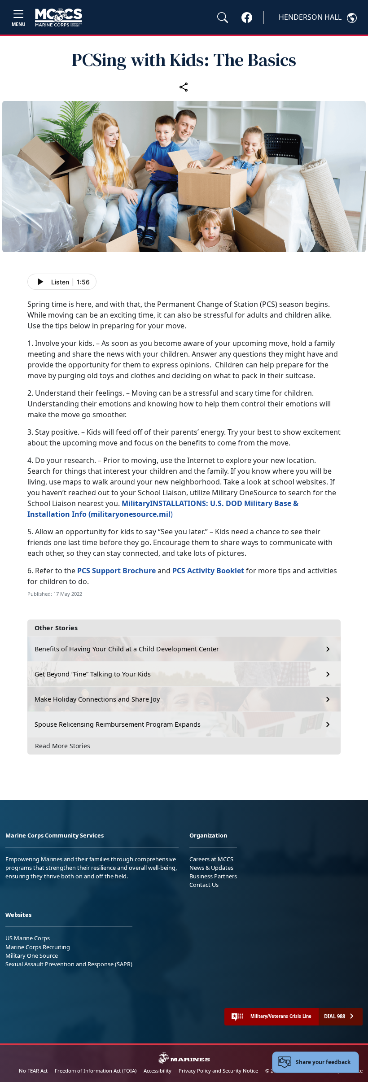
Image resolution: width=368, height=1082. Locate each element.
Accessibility (157, 1070)
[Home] (58, 17)
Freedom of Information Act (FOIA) (95, 1070)
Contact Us (204, 885)
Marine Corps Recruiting (37, 947)
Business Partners (213, 876)
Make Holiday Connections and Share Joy (97, 699)
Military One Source (31, 955)
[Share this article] (184, 87)
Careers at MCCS (211, 859)
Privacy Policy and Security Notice (218, 1070)
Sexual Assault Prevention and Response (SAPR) (68, 964)
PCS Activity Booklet (208, 571)
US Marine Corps (27, 938)
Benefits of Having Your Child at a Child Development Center (127, 649)
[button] (246, 17)
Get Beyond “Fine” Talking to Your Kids (93, 674)
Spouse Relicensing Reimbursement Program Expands (118, 724)
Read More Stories (62, 746)
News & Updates (211, 868)
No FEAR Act (33, 1070)
